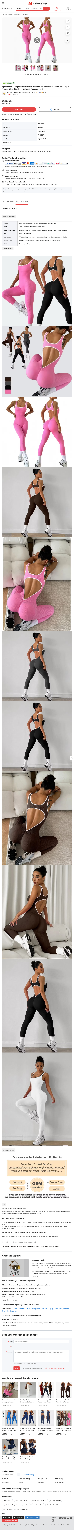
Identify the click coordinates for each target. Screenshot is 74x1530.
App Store (7, 1517)
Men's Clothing (59, 1479)
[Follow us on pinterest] (71, 1517)
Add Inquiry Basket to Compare (37, 75)
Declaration (57, 1525)
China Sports (7, 1500)
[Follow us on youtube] (68, 1517)
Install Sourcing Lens (11, 1520)
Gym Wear (44, 1309)
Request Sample (32, 114)
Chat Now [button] (56, 109)
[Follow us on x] (62, 1517)
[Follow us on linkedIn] (53, 1520)
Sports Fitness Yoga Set (10, 1505)
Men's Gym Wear (42, 1479)
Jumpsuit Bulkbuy (22, 1509)
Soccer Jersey (58, 1309)
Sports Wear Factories (21, 1500)
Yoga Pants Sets (38, 1505)
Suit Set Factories (55, 1500)
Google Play (18, 1517)
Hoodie (9, 1311)
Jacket (14, 1311)
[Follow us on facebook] (60, 1517)
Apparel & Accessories (14, 14)
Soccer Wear (5, 1482)
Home (3, 14)
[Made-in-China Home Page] (37, 3)
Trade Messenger (32, 1517)
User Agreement (47, 1525)
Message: (10, 1352)
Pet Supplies (40, 1482)
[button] (3, 3)
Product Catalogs (29, 1475)
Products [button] (19, 8)
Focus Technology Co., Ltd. (23, 1525)
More (3, 1513)
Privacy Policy (66, 1525)
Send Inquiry (19, 109)
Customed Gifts (59, 1482)
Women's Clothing (24, 1479)
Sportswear (21, 1309)
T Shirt (15, 1309)
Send (16, 1368)
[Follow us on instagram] (65, 1517)
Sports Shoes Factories (39, 1500)
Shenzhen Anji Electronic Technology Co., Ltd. (20, 92)
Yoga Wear (36, 1309)
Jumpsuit (26, 14)
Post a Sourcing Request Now (55, 1368)
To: (12, 1347)
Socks (21, 1482)
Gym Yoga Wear (8, 1509)
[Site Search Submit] (46, 9)
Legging (50, 1309)
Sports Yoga (25, 1505)
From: (11, 1342)
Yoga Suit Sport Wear (53, 1505)
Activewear (29, 1309)
